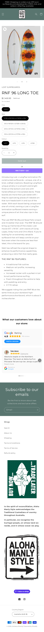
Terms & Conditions (12, 443)
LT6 (24, 143)
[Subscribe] (37, 410)
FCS (7, 109)
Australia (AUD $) (20, 614)
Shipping (7, 438)
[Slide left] (17, 81)
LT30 (34, 143)
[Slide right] (26, 81)
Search (7, 428)
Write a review (12, 341)
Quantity (5, 148)
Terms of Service (11, 448)
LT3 (15, 143)
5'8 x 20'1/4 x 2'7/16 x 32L (16, 134)
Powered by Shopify (30, 626)
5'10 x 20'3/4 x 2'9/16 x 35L (16, 118)
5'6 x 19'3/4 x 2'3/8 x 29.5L (16, 124)
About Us (8, 433)
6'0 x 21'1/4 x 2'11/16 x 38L (16, 129)
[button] (2, 14)
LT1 (6, 143)
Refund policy (9, 453)
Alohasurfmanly (17, 626)
